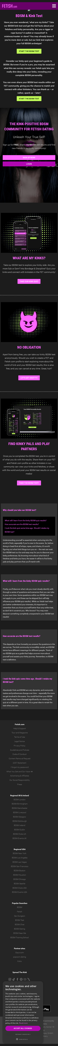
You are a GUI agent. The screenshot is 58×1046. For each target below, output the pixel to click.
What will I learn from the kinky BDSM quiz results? (26, 520)
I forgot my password (20, 767)
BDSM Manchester (19, 808)
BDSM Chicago (19, 879)
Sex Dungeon (19, 916)
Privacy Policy (19, 746)
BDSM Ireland (19, 825)
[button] (22, 1039)
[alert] (23, 1012)
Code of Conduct (20, 754)
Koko (19, 961)
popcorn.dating (19, 957)
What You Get (12, 771)
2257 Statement (19, 763)
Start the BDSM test (29, 51)
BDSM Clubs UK (19, 834)
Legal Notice (19, 741)
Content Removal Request (19, 758)
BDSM (19, 907)
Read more (23, 1023)
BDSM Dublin (19, 830)
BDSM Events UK (20, 838)
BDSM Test (19, 920)
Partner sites (19, 948)
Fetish (19, 912)
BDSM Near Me (19, 933)
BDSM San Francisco (19, 866)
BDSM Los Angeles (19, 858)
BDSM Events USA (19, 892)
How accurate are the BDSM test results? (22, 524)
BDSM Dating (19, 929)
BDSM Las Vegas (20, 862)
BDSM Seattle (19, 883)
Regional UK (15, 795)
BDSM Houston (19, 875)
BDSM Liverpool (19, 812)
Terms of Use (19, 737)
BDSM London (19, 799)
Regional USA (19, 849)
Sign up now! (29, 157)
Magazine (23, 733)
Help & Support (19, 728)
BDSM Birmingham (20, 804)
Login (29, 164)
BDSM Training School (19, 937)
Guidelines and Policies (19, 750)
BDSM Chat (19, 924)
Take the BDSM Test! (29, 483)
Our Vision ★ (27, 771)
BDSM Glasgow (19, 817)
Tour (13, 733)
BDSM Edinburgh (20, 821)
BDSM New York (19, 853)
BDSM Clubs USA (20, 888)
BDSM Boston (19, 870)
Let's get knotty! (29, 378)
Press (19, 784)
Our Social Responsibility (19, 780)
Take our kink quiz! (29, 281)
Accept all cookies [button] (23, 1028)
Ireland (26, 795)
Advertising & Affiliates (19, 776)
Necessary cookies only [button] (23, 1034)
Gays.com (19, 952)
